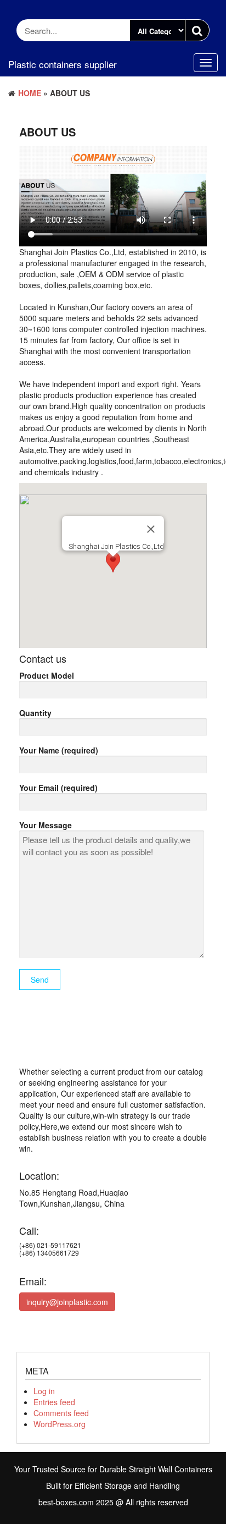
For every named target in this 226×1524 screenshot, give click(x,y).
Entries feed (54, 1401)
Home (29, 92)
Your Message (45, 824)
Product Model (46, 675)
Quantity (35, 712)
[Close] (151, 529)
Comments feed (61, 1412)
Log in (44, 1390)
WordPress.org (59, 1423)
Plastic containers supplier (62, 64)
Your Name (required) (58, 750)
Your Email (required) (58, 787)
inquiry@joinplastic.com (67, 1301)
